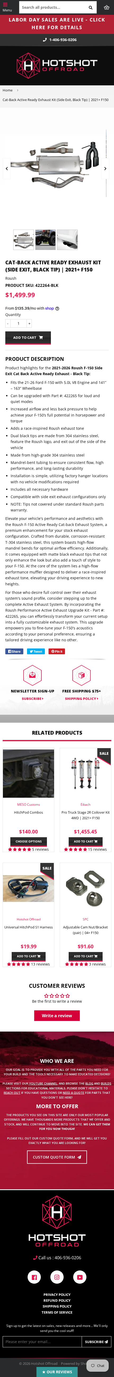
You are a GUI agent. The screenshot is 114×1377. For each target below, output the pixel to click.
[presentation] (7, 168)
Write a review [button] (57, 1016)
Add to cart (84, 841)
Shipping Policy (81, 698)
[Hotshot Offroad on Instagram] (57, 1276)
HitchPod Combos (28, 812)
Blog (89, 1083)
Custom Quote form (54, 1157)
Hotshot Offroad (44, 1363)
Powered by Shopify (77, 1363)
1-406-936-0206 (63, 40)
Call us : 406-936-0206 (59, 1258)
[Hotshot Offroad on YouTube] (79, 1276)
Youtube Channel (42, 1083)
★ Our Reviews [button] (57, 1371)
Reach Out (12, 1093)
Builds (106, 1083)
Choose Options (29, 841)
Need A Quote (73, 1093)
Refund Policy (57, 1300)
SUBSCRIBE (32, 698)
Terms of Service (57, 1312)
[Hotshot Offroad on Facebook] (34, 1276)
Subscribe (94, 1341)
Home (7, 90)
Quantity (13, 314)
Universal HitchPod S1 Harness (28, 927)
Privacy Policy (57, 1294)
